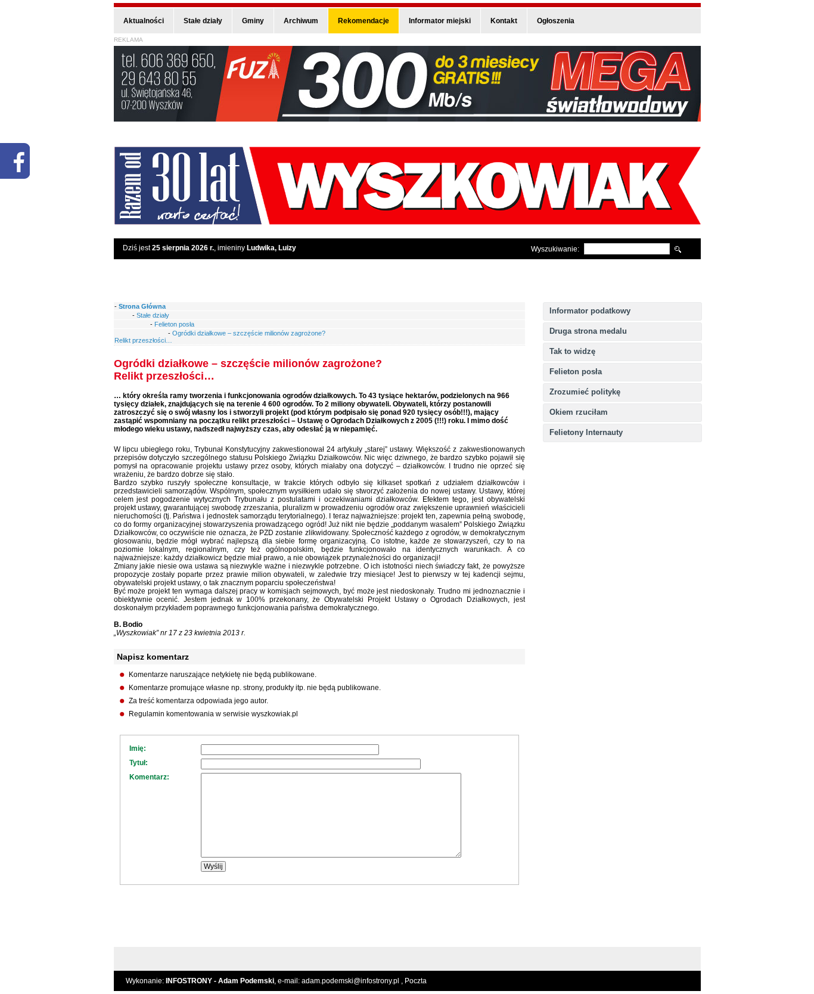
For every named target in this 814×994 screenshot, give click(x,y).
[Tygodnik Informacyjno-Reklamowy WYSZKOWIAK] (407, 221)
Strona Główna (142, 306)
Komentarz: (149, 777)
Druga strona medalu (588, 331)
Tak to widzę (572, 351)
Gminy (253, 21)
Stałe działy (203, 21)
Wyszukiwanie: (555, 249)
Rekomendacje (363, 21)
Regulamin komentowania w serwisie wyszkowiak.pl (213, 714)
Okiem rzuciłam (578, 412)
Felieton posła (575, 371)
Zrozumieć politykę (584, 391)
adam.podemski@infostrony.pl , (353, 981)
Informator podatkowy (589, 310)
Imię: (137, 748)
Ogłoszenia (555, 21)
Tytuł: (138, 763)
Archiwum (301, 21)
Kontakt (503, 21)
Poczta (416, 981)
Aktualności (143, 21)
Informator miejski (440, 21)
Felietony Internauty (586, 432)
